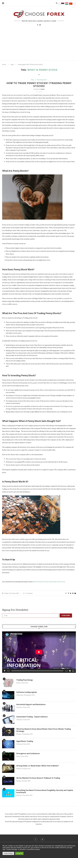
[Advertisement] (39, 45)
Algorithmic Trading (24, 741)
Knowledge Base (42, 80)
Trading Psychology (24, 680)
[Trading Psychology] (8, 683)
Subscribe (66, 615)
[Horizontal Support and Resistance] (8, 707)
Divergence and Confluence (28, 753)
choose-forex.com (33, 814)
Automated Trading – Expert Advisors (32, 717)
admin (42, 89)
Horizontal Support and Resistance (31, 704)
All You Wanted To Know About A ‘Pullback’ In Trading (38, 778)
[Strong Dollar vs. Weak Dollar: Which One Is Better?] (8, 769)
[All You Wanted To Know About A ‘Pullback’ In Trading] (8, 781)
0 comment (29, 593)
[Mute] (70, 671)
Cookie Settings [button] (8, 853)
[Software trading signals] (8, 695)
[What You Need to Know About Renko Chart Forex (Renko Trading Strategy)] (8, 732)
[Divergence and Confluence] (8, 756)
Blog (32, 80)
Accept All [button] (19, 853)
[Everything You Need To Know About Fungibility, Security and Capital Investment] (8, 793)
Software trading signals (26, 692)
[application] (39, 652)
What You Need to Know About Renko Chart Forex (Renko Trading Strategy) (43, 730)
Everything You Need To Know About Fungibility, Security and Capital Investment (44, 791)
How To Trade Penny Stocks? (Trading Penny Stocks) (39, 85)
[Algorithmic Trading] (8, 744)
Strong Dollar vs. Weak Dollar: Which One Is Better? (37, 766)
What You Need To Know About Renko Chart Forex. (49, 582)
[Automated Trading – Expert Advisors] (8, 720)
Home (4, 64)
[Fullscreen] (73, 671)
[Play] (5, 671)
